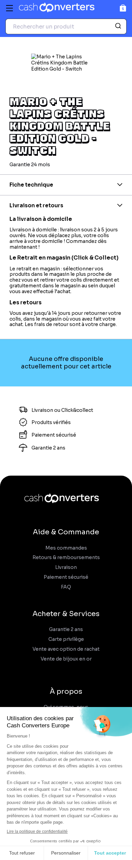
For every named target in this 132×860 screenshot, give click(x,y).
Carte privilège (66, 639)
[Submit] (119, 26)
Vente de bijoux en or (66, 659)
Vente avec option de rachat (66, 649)
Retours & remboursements (66, 557)
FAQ (66, 587)
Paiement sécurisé (66, 577)
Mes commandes (66, 548)
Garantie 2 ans (66, 629)
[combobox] (66, 26)
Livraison (66, 567)
